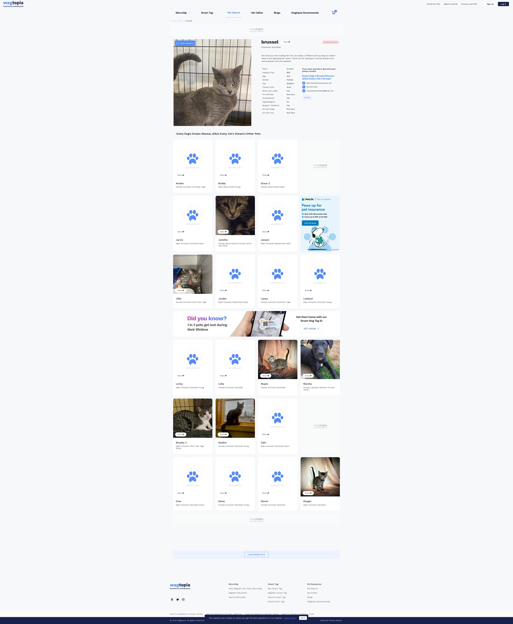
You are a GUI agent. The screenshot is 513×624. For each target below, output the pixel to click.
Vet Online (257, 12)
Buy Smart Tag (275, 588)
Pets (181, 21)
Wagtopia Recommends (305, 12)
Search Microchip (237, 597)
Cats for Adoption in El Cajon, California (224, 614)
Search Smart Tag (276, 597)
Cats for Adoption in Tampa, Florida (186, 614)
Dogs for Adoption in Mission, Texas (298, 614)
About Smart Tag (276, 601)
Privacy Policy (290, 618)
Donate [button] (307, 97)
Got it (303, 618)
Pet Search (233, 12)
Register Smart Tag (277, 593)
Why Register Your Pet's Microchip (245, 588)
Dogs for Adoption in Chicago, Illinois (261, 614)
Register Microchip (238, 593)
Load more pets (256, 554)
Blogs (277, 12)
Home (174, 21)
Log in (503, 4)
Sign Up (490, 4)
